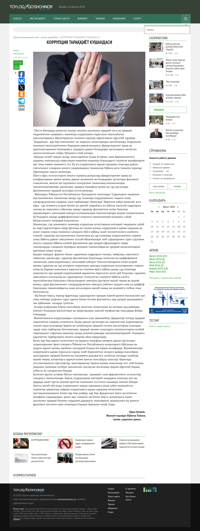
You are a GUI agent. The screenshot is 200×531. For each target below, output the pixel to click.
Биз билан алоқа (131, 496)
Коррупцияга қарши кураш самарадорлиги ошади (85, 443)
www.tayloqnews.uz (66, 499)
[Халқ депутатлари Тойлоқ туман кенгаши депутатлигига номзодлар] (21, 458)
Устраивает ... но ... (161, 171)
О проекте (131, 489)
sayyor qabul (163, 326)
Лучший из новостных (163, 164)
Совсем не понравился (163, 178)
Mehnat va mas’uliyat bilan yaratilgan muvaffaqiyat (174, 132)
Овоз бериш (158, 187)
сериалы (16, 519)
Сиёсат (17, 18)
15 (179, 227)
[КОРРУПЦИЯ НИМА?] (21, 443)
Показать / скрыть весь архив (165, 278)
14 (173, 227)
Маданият (119, 18)
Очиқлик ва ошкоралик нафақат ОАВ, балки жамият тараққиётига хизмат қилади (131, 443)
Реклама (130, 492)
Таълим (100, 18)
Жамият (83, 18)
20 (168, 232)
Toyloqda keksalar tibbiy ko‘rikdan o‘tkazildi (176, 96)
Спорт (137, 18)
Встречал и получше (162, 175)
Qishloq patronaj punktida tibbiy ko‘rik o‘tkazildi (174, 46)
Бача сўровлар (157, 192)
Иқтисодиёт (37, 18)
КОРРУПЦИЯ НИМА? (40, 439)
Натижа (177, 187)
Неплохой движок (161, 167)
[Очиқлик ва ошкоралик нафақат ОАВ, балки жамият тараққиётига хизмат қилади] (109, 443)
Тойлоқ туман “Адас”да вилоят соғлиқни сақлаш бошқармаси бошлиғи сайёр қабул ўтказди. (175, 65)
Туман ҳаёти (61, 18)
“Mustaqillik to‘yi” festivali (173, 118)
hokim (152, 326)
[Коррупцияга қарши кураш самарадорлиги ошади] (65, 443)
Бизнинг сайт (18, 509)
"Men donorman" (173, 81)
